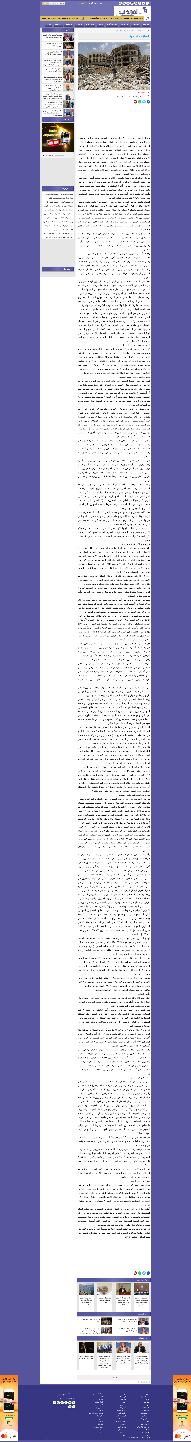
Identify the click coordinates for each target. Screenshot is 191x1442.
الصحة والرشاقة (120, 1421)
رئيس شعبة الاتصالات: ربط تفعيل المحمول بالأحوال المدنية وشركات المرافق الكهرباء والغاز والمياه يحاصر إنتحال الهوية (52, 97)
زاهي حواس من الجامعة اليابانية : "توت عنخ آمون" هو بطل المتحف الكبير (108, 18)
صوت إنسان (122, 1430)
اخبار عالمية (99, 1402)
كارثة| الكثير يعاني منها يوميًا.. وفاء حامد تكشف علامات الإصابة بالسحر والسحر (123, 1359)
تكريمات (79, 24)
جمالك (101, 1421)
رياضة (101, 24)
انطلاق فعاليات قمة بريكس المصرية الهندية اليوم (54, 70)
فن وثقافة (122, 1396)
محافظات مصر (98, 1394)
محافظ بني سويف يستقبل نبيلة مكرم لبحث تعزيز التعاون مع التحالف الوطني (53, 79)
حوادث (124, 1394)
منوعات (146, 1405)
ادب (124, 1435)
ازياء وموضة (145, 1419)
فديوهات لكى (145, 1424)
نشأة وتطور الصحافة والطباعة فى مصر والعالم (105, 1300)
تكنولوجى (123, 1405)
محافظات (58, 24)
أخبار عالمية (124, 24)
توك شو (146, 1402)
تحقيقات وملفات (143, 1396)
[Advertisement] (114, 120)
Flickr (128, 3)
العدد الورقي (145, 1432)
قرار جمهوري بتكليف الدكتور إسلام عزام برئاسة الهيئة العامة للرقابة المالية (49, 18)
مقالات (147, 1399)
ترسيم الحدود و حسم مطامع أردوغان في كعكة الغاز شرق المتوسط (86, 1301)
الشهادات (100, 1424)
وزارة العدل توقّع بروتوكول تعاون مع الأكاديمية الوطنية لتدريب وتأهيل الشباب (59, 239)
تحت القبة (146, 1410)
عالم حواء (91, 24)
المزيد (49, 24)
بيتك (101, 1432)
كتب (143, 93)
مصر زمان (99, 1407)
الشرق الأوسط (112, 24)
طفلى (147, 1421)
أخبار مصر (136, 24)
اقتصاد (124, 1402)
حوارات (100, 1399)
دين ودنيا (123, 1407)
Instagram (132, 3)
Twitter (143, 3)
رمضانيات (123, 1432)
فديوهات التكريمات (143, 1427)
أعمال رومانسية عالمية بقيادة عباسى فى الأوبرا (86, 1357)
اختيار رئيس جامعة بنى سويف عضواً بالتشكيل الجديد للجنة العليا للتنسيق (141, 1301)
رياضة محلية (145, 1413)
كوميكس (123, 1399)
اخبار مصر (145, 1394)
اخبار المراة (122, 1419)
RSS (124, 3)
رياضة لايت (145, 1416)
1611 (118, 97)
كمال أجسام (99, 1430)
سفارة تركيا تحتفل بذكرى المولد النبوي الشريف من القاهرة (127, 1320)
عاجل (147, 1430)
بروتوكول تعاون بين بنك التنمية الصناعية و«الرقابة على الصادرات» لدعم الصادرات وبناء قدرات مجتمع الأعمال (90, 1332)
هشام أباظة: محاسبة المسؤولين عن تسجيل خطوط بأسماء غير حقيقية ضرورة (52, 113)
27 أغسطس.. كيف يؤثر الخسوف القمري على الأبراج (127, 1330)
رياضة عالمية (122, 1413)
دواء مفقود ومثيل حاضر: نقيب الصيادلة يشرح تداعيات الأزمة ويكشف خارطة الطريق (141, 1359)
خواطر (147, 1435)
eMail (120, 3)
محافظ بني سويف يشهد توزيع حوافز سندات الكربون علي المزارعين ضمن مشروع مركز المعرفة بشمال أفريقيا (104, 1361)
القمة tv (100, 1396)
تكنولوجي (69, 24)
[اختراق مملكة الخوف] (139, 101)
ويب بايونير (44, 1437)
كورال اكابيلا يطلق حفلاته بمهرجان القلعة (90, 1320)
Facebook (147, 3)
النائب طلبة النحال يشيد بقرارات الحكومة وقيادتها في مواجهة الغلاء (123, 1301)
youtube (135, 3)
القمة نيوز (127, 1437)
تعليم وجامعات (98, 1427)
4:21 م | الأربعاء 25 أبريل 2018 (136, 97)
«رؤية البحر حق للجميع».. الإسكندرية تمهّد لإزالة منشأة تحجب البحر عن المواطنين (53, 105)
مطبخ (101, 1419)
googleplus (139, 3)
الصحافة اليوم (98, 1405)
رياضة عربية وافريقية (96, 1413)
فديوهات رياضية (121, 1416)
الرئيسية (146, 24)
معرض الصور (121, 1427)
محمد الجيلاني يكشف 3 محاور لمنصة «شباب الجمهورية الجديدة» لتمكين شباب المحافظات (53, 89)
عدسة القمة (145, 1407)
